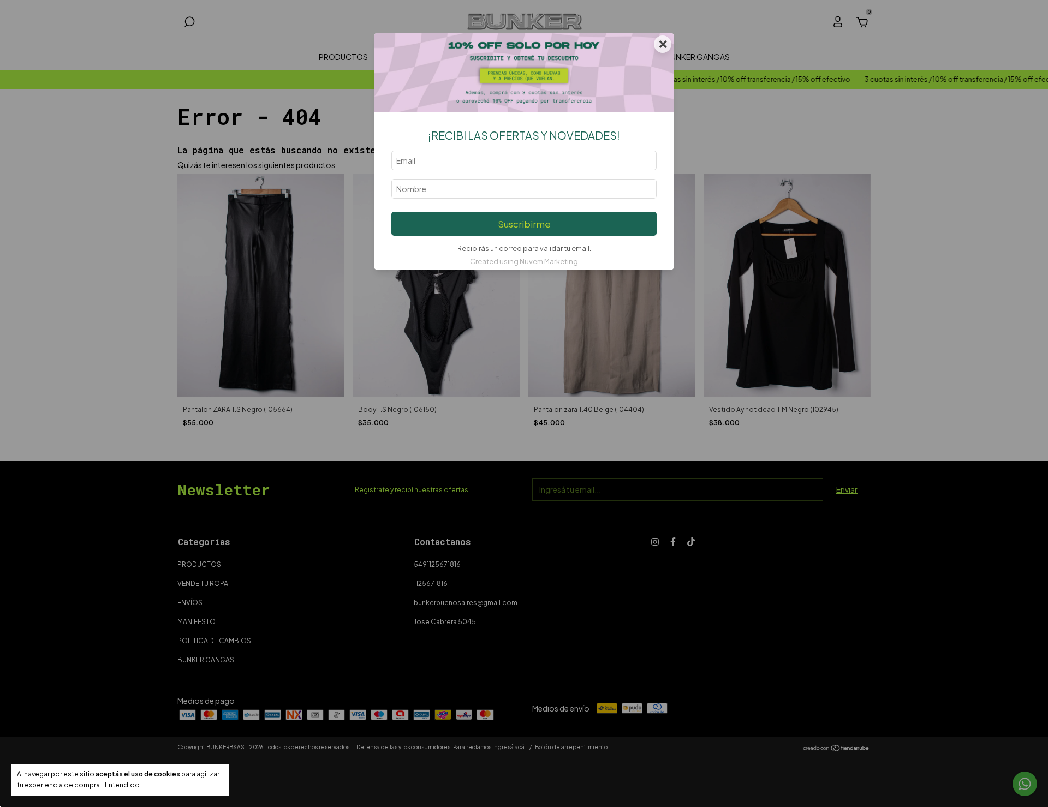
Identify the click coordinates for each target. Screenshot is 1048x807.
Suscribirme (524, 224)
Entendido (122, 785)
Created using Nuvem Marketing (524, 261)
